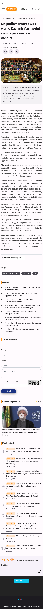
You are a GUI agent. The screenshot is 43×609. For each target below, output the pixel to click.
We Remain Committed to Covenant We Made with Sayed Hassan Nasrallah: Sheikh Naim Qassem (21, 432)
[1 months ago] (21, 417)
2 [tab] (36, 401)
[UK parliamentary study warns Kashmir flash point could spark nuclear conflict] (21, 70)
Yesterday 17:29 (10, 499)
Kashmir (26, 273)
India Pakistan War (11, 273)
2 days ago (9, 489)
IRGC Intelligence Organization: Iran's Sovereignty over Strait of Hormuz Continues (24, 515)
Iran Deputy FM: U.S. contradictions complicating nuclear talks (22, 330)
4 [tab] (40, 401)
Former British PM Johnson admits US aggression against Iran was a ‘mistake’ (23, 547)
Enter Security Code (9, 381)
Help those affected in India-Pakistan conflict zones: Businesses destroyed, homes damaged (23, 306)
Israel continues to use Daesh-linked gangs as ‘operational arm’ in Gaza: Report (23, 485)
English (26, 9)
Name (3, 350)
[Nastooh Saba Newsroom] (21, 599)
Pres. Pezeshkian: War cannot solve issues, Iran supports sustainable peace (21, 294)
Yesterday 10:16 (10, 479)
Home (3, 18)
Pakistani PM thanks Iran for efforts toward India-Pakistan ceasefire (22, 289)
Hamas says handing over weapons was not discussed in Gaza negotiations (23, 505)
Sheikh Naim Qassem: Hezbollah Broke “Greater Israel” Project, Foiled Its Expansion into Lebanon (24, 473)
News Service (11, 18)
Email (3, 360)
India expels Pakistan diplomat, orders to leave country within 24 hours (21, 312)
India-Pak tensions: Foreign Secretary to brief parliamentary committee (20, 300)
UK (35, 273)
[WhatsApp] (39, 571)
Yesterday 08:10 (10, 509)
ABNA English (13, 9)
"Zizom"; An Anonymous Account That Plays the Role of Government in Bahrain (22, 495)
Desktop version (21, 581)
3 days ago (9, 454)
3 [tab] (38, 401)
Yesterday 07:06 (10, 541)
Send (9, 391)
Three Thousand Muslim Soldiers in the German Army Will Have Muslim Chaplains (23, 450)
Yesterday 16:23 (10, 466)
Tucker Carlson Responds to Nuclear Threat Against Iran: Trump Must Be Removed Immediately (24, 461)
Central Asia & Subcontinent (26, 18)
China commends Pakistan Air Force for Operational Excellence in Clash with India (23, 318)
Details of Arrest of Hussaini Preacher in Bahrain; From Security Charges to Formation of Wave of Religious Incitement (22, 525)
